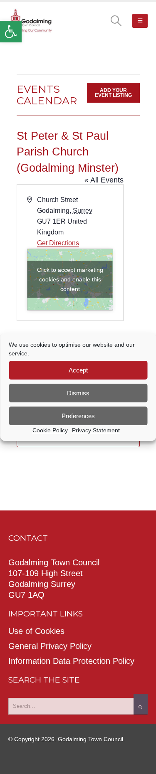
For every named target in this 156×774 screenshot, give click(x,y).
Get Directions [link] (58, 242)
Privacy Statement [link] (96, 430)
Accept (78, 370)
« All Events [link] (104, 180)
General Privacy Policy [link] (50, 646)
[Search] (141, 704)
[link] (11, 31)
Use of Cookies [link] (36, 631)
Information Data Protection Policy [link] (71, 661)
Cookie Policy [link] (50, 430)
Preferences (78, 415)
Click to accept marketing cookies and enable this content (70, 279)
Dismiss (78, 393)
